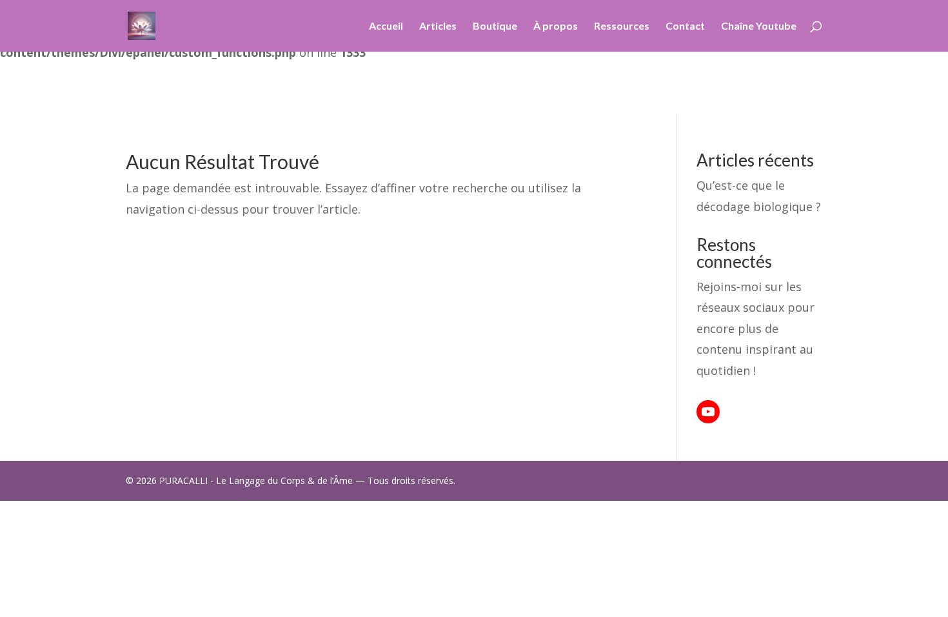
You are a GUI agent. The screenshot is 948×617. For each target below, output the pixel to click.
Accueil (386, 26)
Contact (685, 26)
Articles (438, 26)
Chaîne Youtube (758, 26)
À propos (555, 26)
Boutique (495, 26)
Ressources (621, 26)
